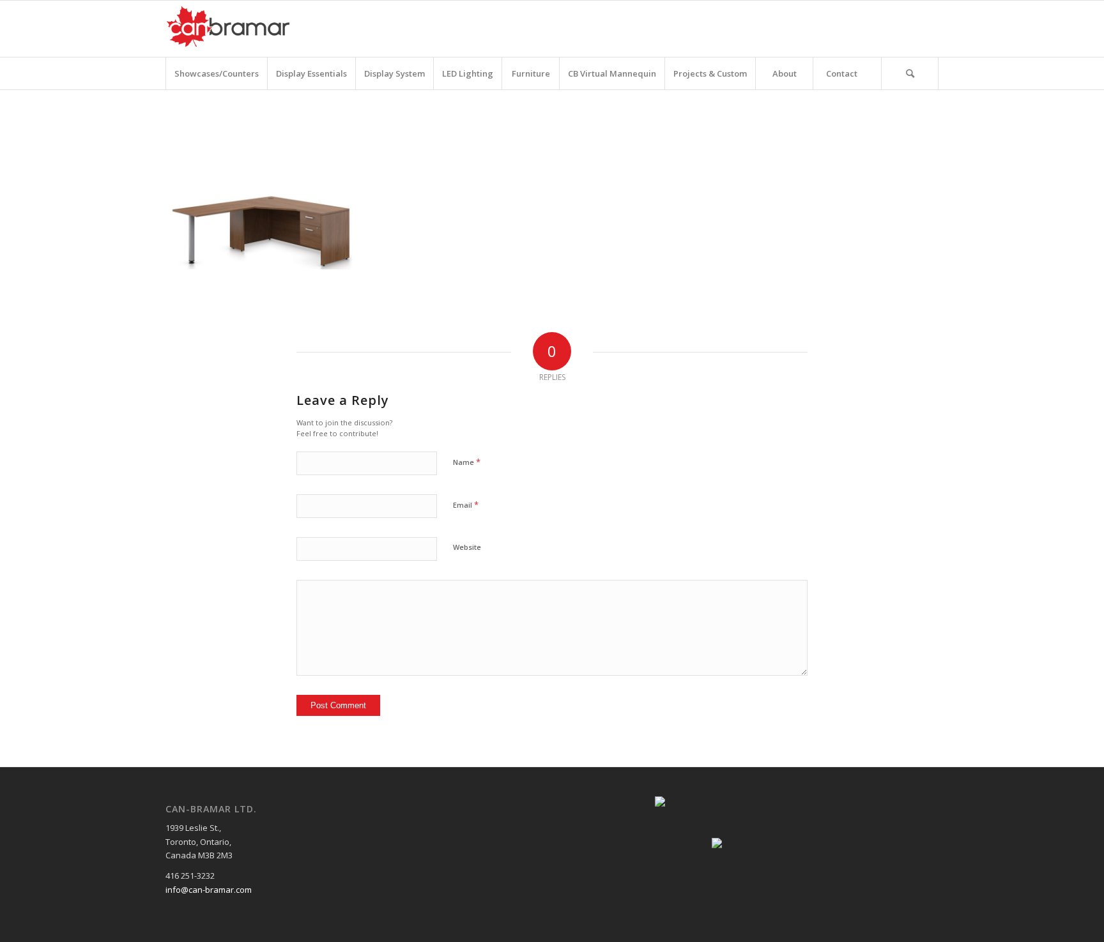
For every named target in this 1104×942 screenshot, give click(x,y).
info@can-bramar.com (208, 889)
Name (466, 461)
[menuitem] (216, 73)
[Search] (910, 73)
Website (467, 547)
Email (466, 504)
